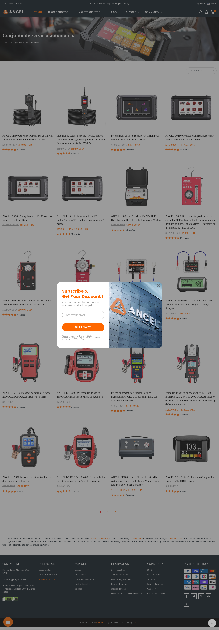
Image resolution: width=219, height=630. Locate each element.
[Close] (158, 285)
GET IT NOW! (83, 327)
